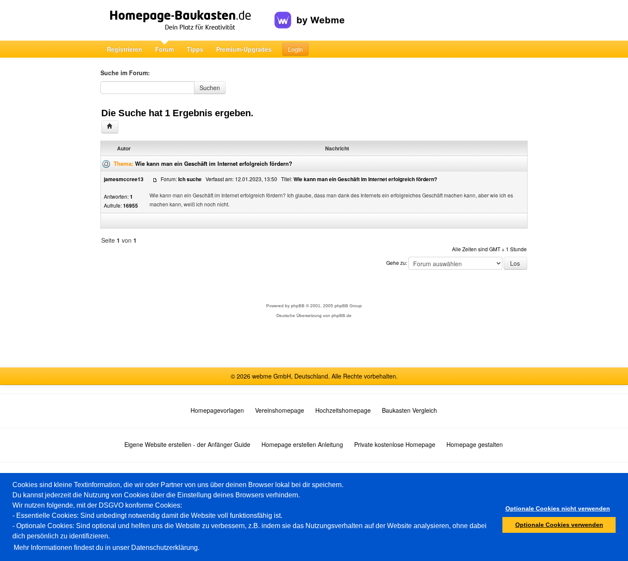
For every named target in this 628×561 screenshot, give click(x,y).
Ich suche (190, 179)
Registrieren (124, 49)
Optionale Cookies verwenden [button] (559, 524)
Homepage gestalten (474, 444)
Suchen (210, 87)
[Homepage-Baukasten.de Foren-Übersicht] (109, 126)
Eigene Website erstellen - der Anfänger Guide (187, 444)
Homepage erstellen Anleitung (302, 444)
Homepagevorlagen (217, 410)
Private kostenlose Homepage (394, 444)
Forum (164, 49)
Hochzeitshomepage (343, 410)
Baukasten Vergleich (409, 410)
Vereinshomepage (279, 410)
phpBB (298, 305)
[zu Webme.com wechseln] (309, 13)
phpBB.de (342, 315)
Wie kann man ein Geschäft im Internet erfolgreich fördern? (213, 163)
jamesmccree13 (124, 179)
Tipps (195, 49)
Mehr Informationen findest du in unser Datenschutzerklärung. (107, 547)
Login (295, 49)
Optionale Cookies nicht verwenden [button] (557, 508)
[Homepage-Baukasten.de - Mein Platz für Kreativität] (187, 20)
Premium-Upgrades (244, 49)
